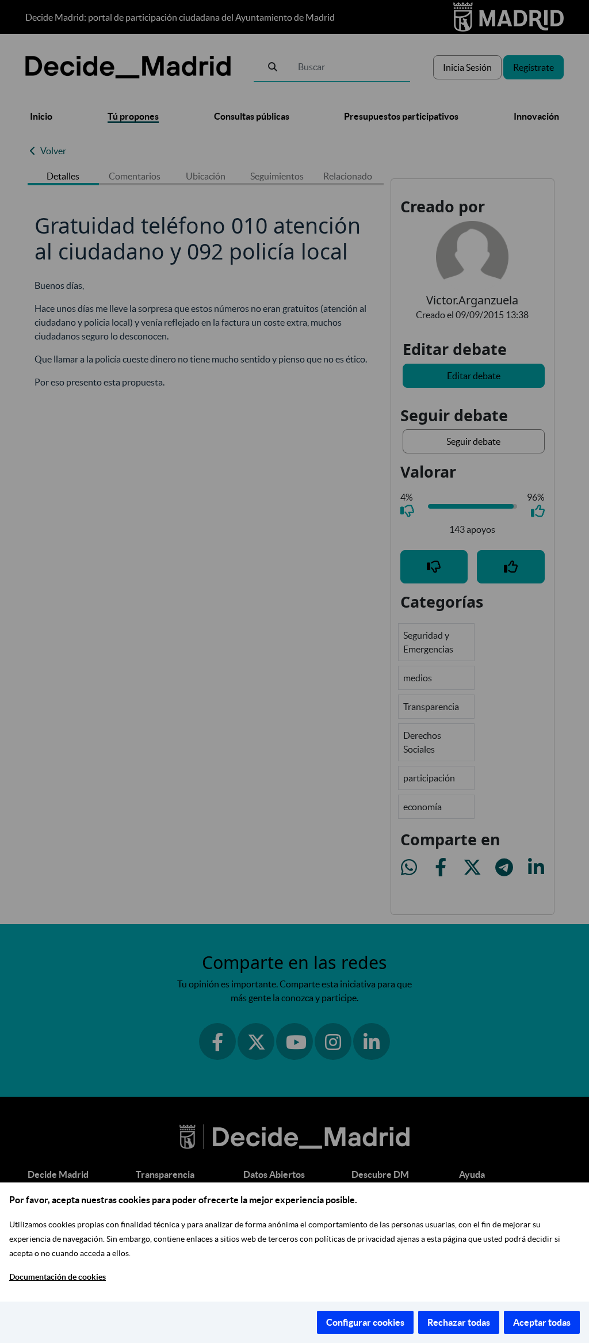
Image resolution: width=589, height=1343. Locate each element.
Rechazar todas (458, 1322)
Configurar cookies (365, 1322)
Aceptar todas (542, 1322)
